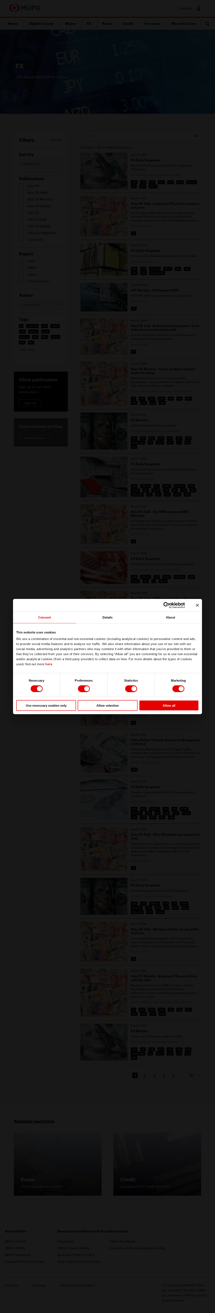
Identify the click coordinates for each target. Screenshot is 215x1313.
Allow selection (107, 705)
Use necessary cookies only (46, 705)
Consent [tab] (44, 617)
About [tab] (170, 617)
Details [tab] (107, 617)
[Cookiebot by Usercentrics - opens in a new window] (169, 605)
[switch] (84, 688)
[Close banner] (197, 605)
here (48, 664)
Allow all (169, 705)
